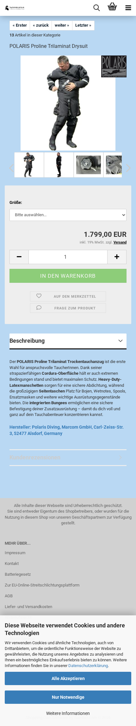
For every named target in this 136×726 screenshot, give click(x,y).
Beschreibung (27, 340)
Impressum (15, 552)
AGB (9, 595)
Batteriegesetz (18, 574)
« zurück (41, 25)
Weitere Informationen (68, 713)
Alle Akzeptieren (68, 678)
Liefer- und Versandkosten (28, 606)
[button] (9, 168)
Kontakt (12, 563)
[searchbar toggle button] (96, 8)
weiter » (62, 25)
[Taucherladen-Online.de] (12, 8)
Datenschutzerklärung (88, 665)
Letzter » (83, 25)
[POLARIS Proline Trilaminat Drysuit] (68, 102)
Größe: (15, 202)
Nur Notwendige (68, 697)
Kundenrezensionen (34, 457)
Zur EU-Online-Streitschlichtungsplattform (42, 585)
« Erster (20, 25)
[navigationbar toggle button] (128, 8)
